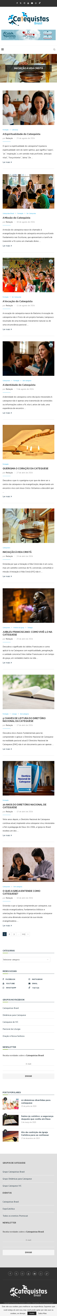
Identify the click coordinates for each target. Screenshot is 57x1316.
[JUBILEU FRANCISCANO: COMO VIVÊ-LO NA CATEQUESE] (28, 605)
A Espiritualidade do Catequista (28, 68)
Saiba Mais (42, 1313)
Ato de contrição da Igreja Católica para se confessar (35, 1133)
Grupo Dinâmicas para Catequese (17, 1178)
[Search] (54, 49)
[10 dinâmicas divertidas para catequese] (11, 1104)
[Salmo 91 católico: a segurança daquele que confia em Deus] (11, 1120)
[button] (3, 68)
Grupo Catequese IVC (12, 1185)
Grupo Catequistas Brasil (14, 1171)
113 (23, 934)
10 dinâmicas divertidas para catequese (36, 1101)
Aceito (31, 1313)
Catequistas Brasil (11, 1008)
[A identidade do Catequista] (28, 358)
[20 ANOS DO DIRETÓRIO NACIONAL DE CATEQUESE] (28, 778)
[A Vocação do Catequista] (28, 275)
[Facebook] (10, 1273)
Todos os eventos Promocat (15, 1215)
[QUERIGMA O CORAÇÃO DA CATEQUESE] (28, 442)
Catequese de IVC (10, 1022)
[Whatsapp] (36, 3)
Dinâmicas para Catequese (14, 1015)
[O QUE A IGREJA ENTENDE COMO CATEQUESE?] (28, 864)
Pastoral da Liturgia (11, 1029)
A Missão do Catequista (16, 217)
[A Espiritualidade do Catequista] (28, 107)
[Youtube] (28, 3)
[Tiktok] (40, 3)
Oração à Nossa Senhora (13, 1036)
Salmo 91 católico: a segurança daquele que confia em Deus (37, 1117)
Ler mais (6, 162)
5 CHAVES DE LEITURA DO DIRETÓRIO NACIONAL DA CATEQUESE (24, 719)
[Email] (32, 3)
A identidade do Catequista (19, 384)
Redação (9, 138)
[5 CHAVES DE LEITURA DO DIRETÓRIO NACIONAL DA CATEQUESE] (28, 692)
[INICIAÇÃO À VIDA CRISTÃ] (28, 525)
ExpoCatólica (9, 1208)
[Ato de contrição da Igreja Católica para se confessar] (11, 1136)
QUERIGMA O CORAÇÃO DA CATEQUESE (25, 468)
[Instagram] (24, 3)
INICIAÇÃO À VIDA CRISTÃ (17, 552)
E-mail (28, 1064)
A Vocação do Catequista (17, 301)
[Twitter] (20, 3)
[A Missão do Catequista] (28, 191)
